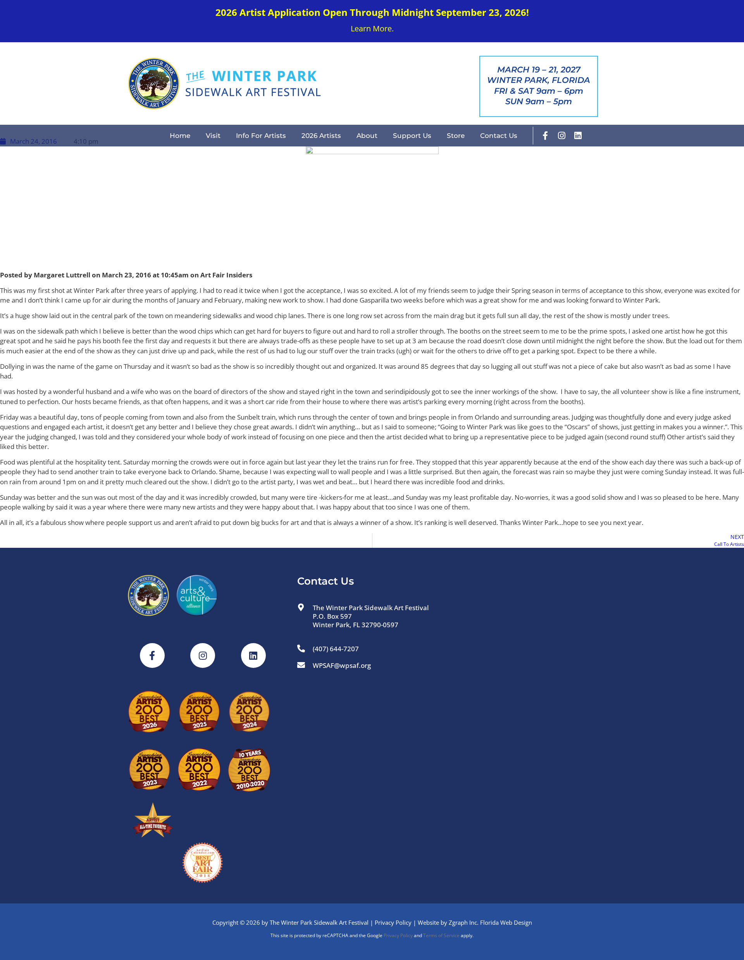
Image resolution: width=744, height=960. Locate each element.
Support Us (412, 135)
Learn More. (372, 28)
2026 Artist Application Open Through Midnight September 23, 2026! (372, 12)
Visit (213, 135)
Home (180, 135)
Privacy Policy (393, 922)
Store (456, 135)
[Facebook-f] (545, 135)
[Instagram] (561, 135)
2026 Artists (321, 135)
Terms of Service (441, 935)
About (366, 135)
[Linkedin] (578, 135)
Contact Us (498, 135)
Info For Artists (261, 135)
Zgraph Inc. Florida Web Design (490, 922)
